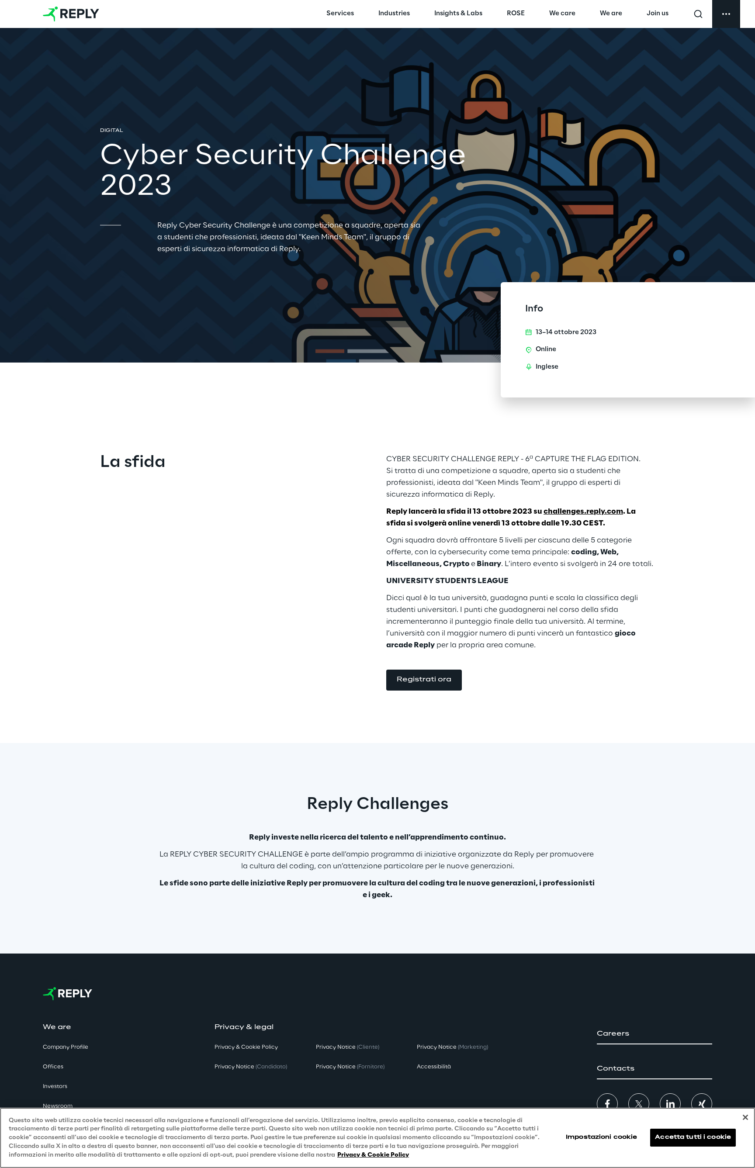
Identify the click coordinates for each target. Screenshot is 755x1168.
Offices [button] (53, 1067)
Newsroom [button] (58, 1106)
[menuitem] (340, 14)
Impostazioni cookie (601, 1137)
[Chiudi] (745, 1117)
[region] (377, 1138)
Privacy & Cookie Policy (373, 1154)
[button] (424, 680)
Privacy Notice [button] (251, 1067)
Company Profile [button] (65, 1047)
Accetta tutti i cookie (693, 1137)
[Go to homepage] (71, 14)
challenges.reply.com (583, 511)
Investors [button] (55, 1086)
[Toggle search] (698, 14)
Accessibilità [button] (434, 1067)
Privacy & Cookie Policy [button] (246, 1047)
